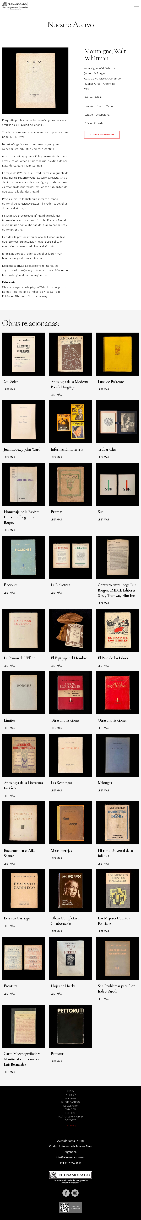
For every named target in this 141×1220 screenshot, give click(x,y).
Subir (73, 1126)
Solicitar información (102, 135)
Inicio (70, 1091)
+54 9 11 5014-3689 (71, 1163)
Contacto (70, 1120)
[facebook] (66, 1193)
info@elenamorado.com (70, 1157)
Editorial (70, 1113)
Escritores (71, 1099)
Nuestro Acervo (70, 1102)
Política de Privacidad (70, 1117)
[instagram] (75, 1193)
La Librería (70, 1095)
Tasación (70, 1109)
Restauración (70, 1106)
